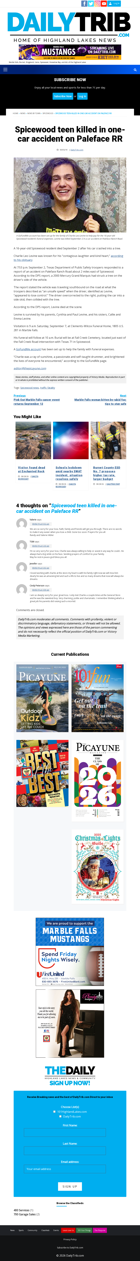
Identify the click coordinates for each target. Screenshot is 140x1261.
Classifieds (45, 1230)
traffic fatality (47, 387)
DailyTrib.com (77, 149)
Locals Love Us (68, 1230)
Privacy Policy (70, 1239)
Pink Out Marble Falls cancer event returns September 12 (37, 400)
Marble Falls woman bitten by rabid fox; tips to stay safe (100, 400)
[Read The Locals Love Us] (42, 773)
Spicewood (48, 113)
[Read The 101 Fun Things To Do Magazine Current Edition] (97, 698)
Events (56, 1230)
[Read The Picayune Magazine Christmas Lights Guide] (97, 866)
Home (15, 113)
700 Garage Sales (25, 1214)
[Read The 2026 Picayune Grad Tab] (97, 781)
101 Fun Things (84, 1230)
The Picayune (100, 1230)
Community (32, 1230)
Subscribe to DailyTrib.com (70, 1247)
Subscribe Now (63, 96)
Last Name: (70, 1143)
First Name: (70, 1125)
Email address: (70, 1162)
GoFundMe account (28, 349)
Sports (21, 1230)
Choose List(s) (70, 1107)
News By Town (33, 113)
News (22, 113)
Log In (82, 96)
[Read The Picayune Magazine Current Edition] (42, 698)
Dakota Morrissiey (28, 477)
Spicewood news (29, 387)
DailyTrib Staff (113, 484)
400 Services (21, 1210)
